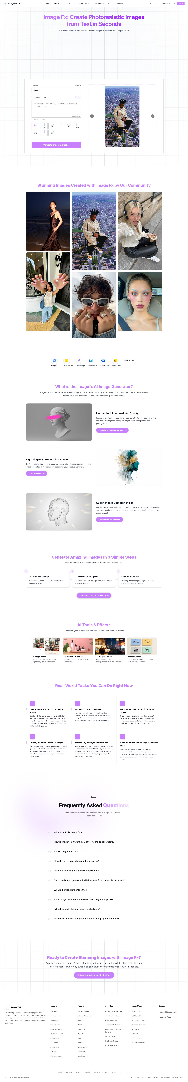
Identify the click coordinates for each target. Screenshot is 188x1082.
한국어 (106, 1072)
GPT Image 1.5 (55, 1016)
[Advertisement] (94, 54)
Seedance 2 (82, 1052)
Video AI (70, 3)
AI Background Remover (113, 1011)
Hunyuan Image (56, 1056)
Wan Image (54, 1020)
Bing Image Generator (112, 1045)
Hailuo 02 (81, 1038)
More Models (129, 360)
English (60, 1072)
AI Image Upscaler (111, 1020)
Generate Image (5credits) (56, 145)
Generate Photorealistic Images (112, 430)
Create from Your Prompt (109, 520)
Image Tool (83, 3)
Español (87, 1072)
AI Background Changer (113, 1016)
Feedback (166, 3)
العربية (128, 1072)
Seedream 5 (54, 1047)
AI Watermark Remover (113, 1025)
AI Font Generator (138, 1043)
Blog (131, 1077)
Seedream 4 (54, 1038)
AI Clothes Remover (139, 1020)
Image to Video (83, 1011)
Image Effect (97, 3)
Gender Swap (137, 1038)
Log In (181, 3)
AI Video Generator (84, 1016)
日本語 (114, 1072)
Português (97, 1072)
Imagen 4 (53, 1011)
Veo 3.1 (80, 1034)
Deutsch (69, 1072)
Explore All (136, 1011)
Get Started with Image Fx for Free (94, 975)
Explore (110, 3)
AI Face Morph (137, 1029)
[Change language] (174, 3)
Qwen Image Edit (56, 1034)
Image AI (57, 3)
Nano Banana (55, 1025)
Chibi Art (135, 1034)
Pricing (120, 3)
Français (78, 1072)
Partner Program (177, 1077)
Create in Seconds (37, 473)
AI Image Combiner (138, 1025)
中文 (121, 1072)
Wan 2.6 (80, 1025)
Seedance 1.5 (82, 1047)
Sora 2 (80, 1020)
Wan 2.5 (80, 1043)
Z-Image (53, 1052)
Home (48, 3)
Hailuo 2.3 (81, 1029)
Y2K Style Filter (137, 1016)
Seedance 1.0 (82, 1056)
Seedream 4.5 (55, 1043)
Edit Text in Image (111, 1036)
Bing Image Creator (112, 1041)
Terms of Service (152, 1077)
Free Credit (154, 3)
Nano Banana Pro (56, 1029)
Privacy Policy (140, 1077)
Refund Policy (165, 1077)
